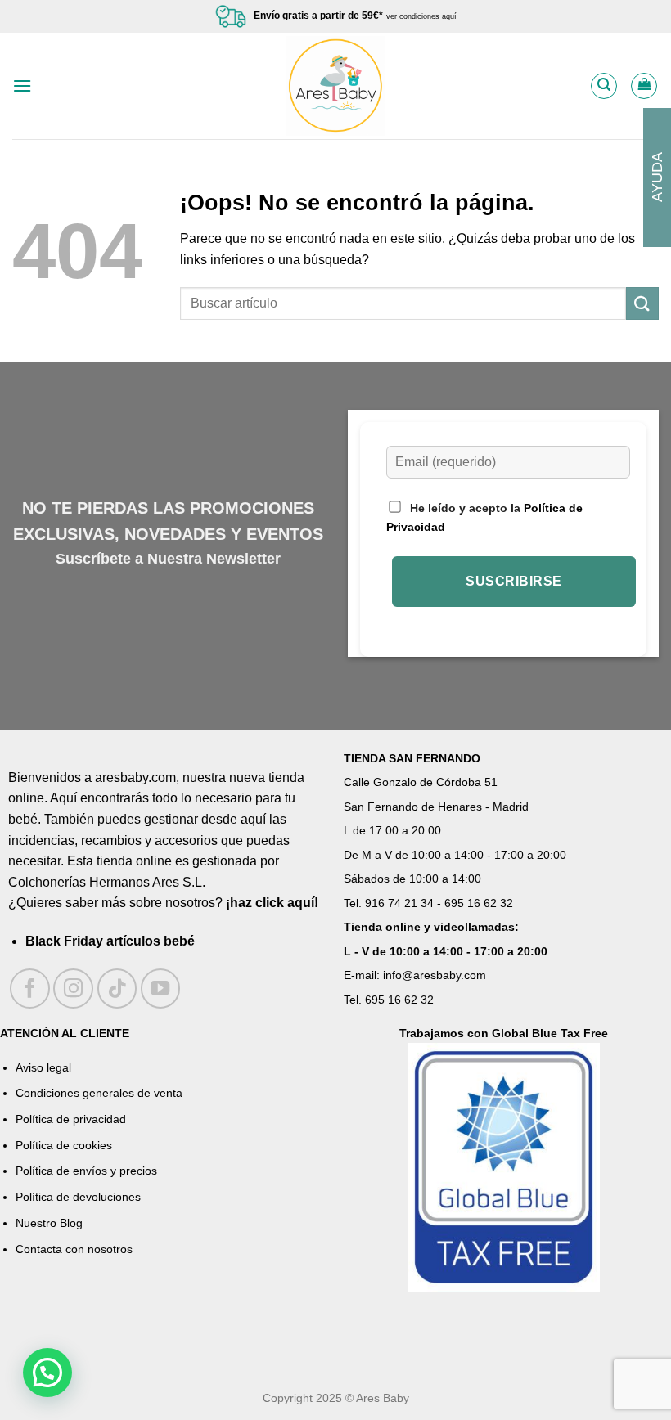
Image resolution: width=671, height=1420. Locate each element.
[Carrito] (644, 86)
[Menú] (22, 85)
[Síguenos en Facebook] (30, 988)
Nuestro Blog (49, 1222)
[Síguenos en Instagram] (73, 988)
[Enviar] (642, 303)
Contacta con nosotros (74, 1249)
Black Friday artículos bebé (110, 941)
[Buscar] (604, 86)
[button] (47, 1372)
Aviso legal (43, 1067)
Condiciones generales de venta (99, 1092)
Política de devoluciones (78, 1196)
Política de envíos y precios (86, 1170)
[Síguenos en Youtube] (161, 988)
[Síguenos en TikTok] (117, 988)
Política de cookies (64, 1145)
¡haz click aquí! (272, 903)
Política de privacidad (71, 1119)
